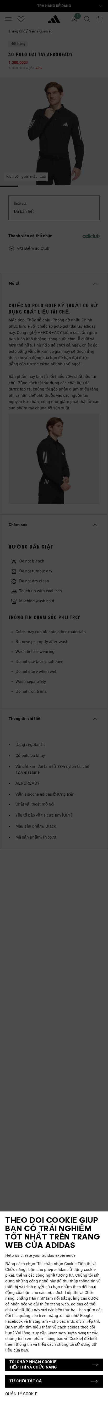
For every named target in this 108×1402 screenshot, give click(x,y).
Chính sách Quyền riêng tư (69, 1333)
